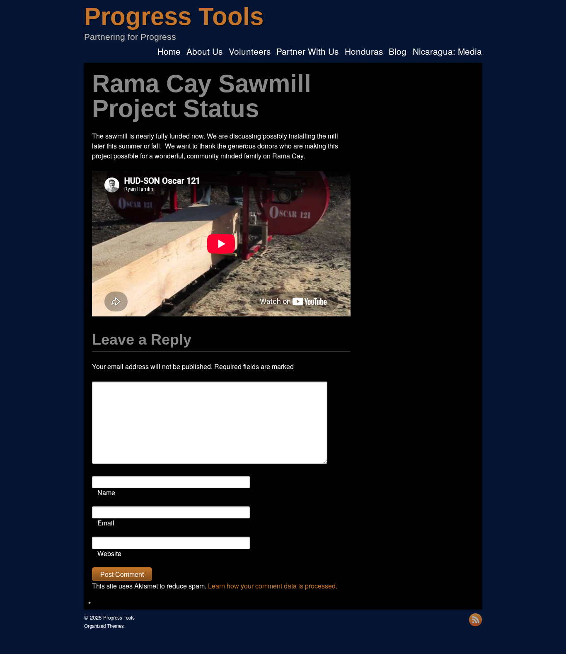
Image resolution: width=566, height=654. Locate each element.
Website (109, 553)
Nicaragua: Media (447, 52)
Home (169, 52)
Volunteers (250, 52)
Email (105, 523)
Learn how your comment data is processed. (272, 586)
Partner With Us (307, 52)
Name (106, 492)
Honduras (364, 52)
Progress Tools (174, 16)
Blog (397, 52)
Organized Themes (104, 625)
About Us (204, 52)
